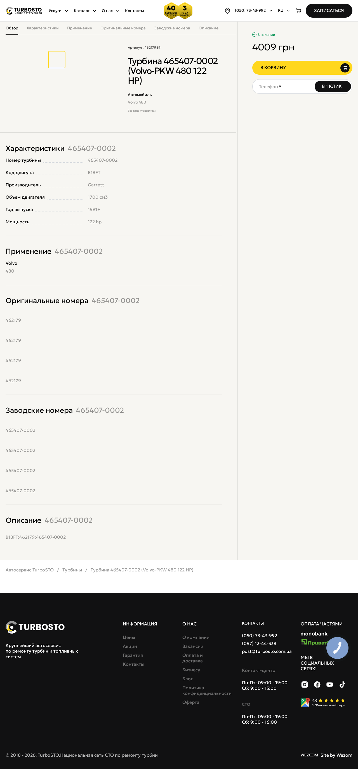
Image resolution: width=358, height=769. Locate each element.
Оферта (190, 702)
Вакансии (192, 646)
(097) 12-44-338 (259, 643)
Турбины (72, 570)
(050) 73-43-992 (259, 635)
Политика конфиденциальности (202, 690)
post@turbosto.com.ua (267, 651)
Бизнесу (191, 669)
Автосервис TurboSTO (30, 570)
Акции (130, 646)
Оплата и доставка (192, 658)
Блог (187, 678)
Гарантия (133, 655)
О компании (195, 637)
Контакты (134, 10)
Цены (129, 637)
